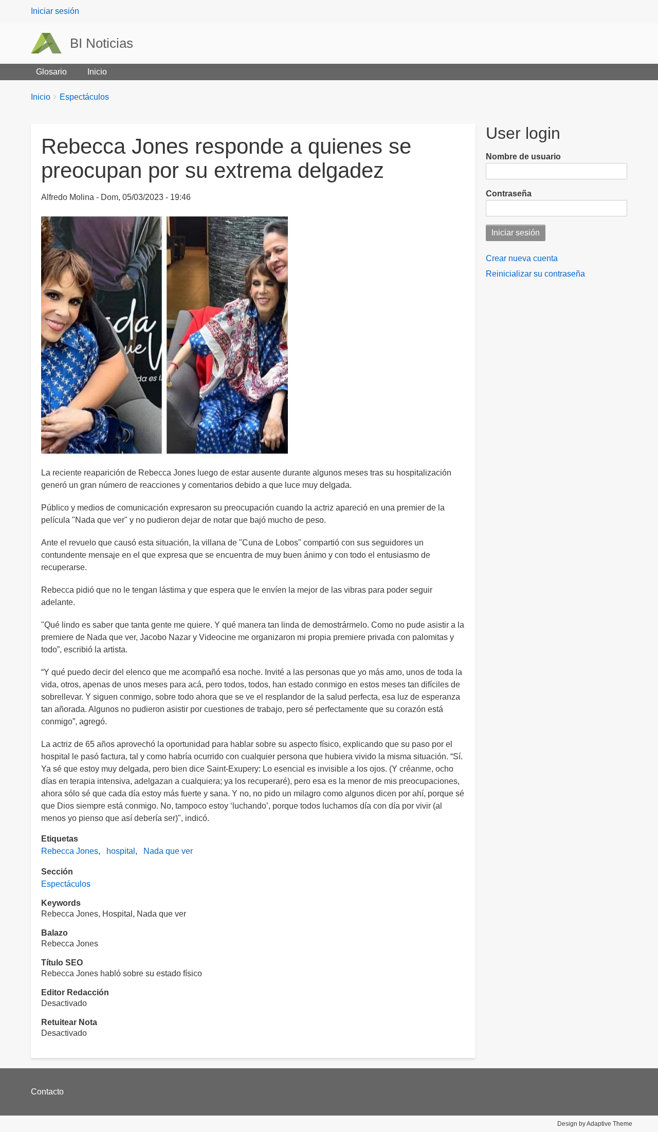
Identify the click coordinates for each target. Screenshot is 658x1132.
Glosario (51, 71)
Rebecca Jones (69, 851)
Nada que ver (168, 851)
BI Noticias (101, 43)
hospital (120, 851)
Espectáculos (84, 97)
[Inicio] (50, 43)
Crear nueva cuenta (522, 258)
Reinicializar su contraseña (535, 273)
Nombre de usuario (523, 156)
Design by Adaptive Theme (594, 1123)
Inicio (97, 71)
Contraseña (509, 193)
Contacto (47, 1091)
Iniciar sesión (55, 11)
